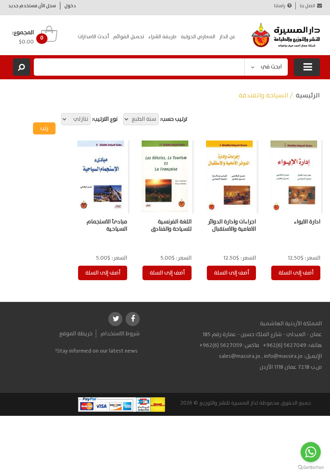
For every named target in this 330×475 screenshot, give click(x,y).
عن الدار (227, 37)
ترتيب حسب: (173, 119)
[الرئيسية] (286, 35)
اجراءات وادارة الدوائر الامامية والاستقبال (232, 225)
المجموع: (23, 32)
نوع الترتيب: (105, 119)
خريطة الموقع (76, 333)
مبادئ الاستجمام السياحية (107, 225)
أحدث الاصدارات (93, 37)
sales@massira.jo (239, 356)
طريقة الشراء (162, 37)
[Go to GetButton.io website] (311, 467)
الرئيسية (308, 96)
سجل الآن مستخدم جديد (32, 6)
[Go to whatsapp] (311, 452)
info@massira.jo (283, 356)
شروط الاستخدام (120, 333)
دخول (70, 6)
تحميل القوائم (128, 37)
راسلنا (279, 6)
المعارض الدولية (198, 37)
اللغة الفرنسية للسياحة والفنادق (171, 225)
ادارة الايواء (307, 221)
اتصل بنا (307, 6)
